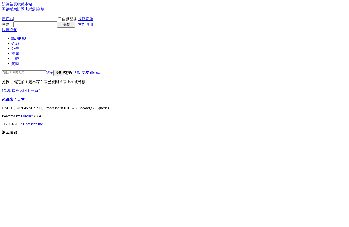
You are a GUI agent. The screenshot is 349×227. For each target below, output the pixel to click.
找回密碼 (85, 19)
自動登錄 (69, 19)
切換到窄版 (35, 9)
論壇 (18, 39)
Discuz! (27, 116)
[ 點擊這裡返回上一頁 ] (21, 91)
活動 (77, 73)
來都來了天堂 (13, 99)
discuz (95, 73)
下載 (15, 59)
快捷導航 (9, 30)
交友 (85, 73)
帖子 (49, 73)
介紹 (15, 44)
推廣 (15, 54)
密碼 (5, 24)
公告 (15, 49)
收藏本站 (24, 4)
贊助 (15, 63)
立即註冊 (85, 24)
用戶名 (7, 19)
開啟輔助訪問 (13, 9)
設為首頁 (9, 4)
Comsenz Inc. (33, 124)
